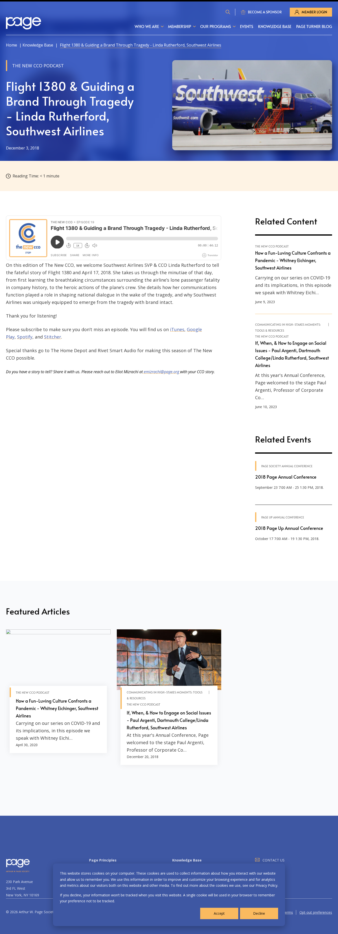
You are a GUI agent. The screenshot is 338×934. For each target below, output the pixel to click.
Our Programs (215, 26)
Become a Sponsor (265, 12)
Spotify (24, 337)
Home (11, 45)
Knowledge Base (274, 26)
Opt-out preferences (315, 912)
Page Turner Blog (314, 26)
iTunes (177, 329)
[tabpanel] (58, 697)
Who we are (147, 26)
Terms (288, 912)
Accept (219, 913)
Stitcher (52, 337)
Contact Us (274, 860)
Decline (259, 913)
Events (246, 26)
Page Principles (103, 860)
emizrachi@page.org (161, 371)
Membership (179, 26)
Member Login (314, 12)
